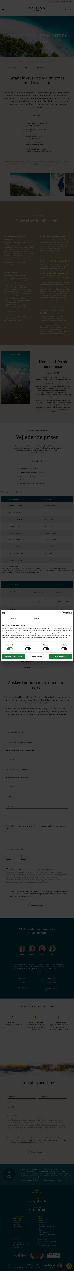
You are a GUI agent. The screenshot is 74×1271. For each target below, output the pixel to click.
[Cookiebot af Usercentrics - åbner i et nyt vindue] (63, 612)
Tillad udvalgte (37, 657)
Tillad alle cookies (60, 657)
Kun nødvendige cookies (13, 657)
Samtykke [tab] (13, 618)
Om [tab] (61, 618)
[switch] (28, 648)
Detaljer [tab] (37, 618)
